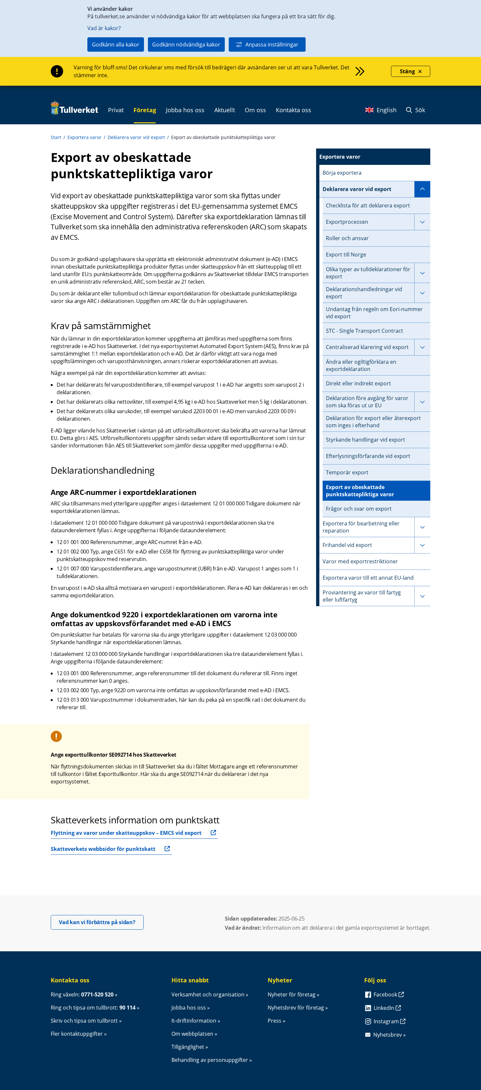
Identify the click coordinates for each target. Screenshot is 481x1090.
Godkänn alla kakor (115, 44)
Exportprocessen (347, 221)
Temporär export (347, 472)
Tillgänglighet (187, 1046)
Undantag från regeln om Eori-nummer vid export (374, 313)
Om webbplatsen (192, 1033)
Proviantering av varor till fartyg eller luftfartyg (362, 596)
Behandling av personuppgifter (209, 1060)
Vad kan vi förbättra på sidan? (101, 922)
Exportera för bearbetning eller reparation (361, 527)
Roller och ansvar (347, 238)
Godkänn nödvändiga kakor (186, 44)
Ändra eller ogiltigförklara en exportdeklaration (361, 365)
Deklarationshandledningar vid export (364, 293)
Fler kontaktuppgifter (77, 1033)
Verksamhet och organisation (207, 994)
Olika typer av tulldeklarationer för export (368, 273)
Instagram (387, 1021)
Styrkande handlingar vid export (365, 439)
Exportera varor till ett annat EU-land (368, 577)
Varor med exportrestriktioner (360, 561)
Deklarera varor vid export (136, 137)
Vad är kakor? (104, 28)
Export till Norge (346, 254)
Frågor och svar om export (359, 508)
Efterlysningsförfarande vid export (368, 456)
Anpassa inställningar (271, 44)
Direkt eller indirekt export (358, 383)
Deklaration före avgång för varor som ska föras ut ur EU (367, 402)
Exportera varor (84, 137)
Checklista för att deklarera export (368, 205)
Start (56, 137)
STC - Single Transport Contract (364, 330)
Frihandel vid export (347, 545)
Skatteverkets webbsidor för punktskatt (103, 849)
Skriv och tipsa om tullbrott (84, 1020)
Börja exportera (342, 172)
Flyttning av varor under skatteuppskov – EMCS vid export (126, 832)
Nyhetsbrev (387, 1034)
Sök (419, 110)
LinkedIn (385, 1007)
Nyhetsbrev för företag (296, 1007)
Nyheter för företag (291, 994)
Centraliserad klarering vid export (367, 347)
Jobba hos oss (188, 1007)
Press (274, 1020)
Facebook (386, 994)
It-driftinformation (193, 1020)
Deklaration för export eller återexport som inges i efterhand (373, 421)
